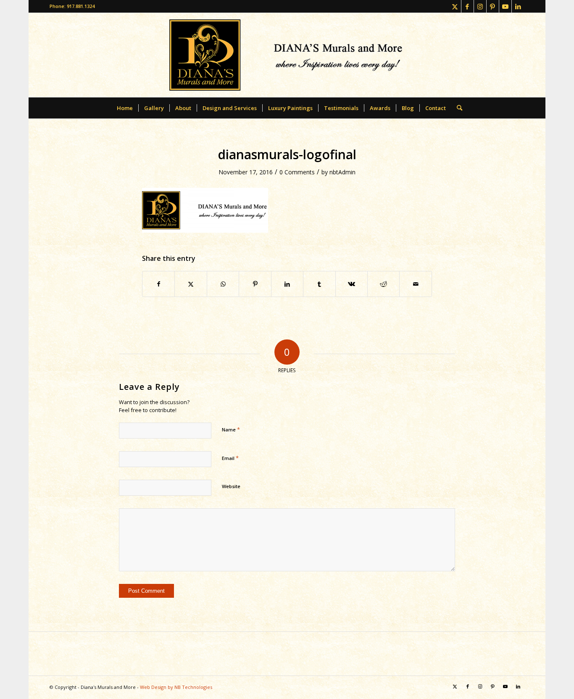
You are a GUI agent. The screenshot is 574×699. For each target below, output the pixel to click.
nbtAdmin (342, 172)
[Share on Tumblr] (319, 284)
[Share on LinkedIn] (287, 284)
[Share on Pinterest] (255, 284)
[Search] (456, 107)
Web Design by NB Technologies (176, 687)
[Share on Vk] (351, 284)
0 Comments (297, 172)
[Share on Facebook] (158, 284)
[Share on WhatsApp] (223, 284)
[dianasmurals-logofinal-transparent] (287, 55)
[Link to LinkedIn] (518, 6)
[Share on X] (190, 284)
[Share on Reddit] (383, 284)
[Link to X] (455, 6)
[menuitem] (124, 107)
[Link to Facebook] (467, 6)
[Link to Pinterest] (493, 6)
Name (231, 429)
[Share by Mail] (416, 284)
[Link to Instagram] (480, 6)
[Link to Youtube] (505, 6)
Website (231, 486)
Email (230, 458)
